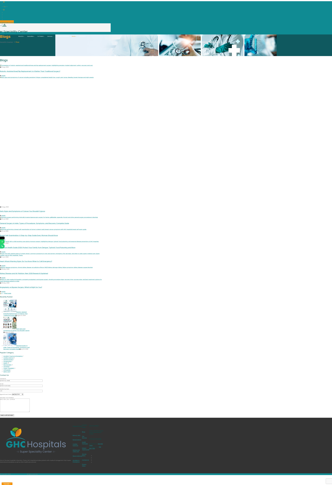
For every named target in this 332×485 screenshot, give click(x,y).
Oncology (6, 366)
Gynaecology (7, 361)
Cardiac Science (8, 358)
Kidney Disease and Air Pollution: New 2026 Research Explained (24, 273)
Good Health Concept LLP (18, 474)
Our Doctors (84, 437)
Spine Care (6, 372)
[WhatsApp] (2, 241)
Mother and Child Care (76, 450)
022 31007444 (19, 10)
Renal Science (77, 440)
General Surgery (8, 359)
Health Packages (85, 443)
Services (49, 36)
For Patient (40, 36)
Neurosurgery (7, 365)
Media (73, 36)
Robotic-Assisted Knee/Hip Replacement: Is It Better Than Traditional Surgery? (30, 71)
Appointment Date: (6, 394)
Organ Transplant (8, 368)
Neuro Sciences (77, 456)
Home (6, 42)
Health (3, 76)
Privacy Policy (84, 465)
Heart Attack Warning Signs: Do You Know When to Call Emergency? (26, 261)
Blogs (83, 432)
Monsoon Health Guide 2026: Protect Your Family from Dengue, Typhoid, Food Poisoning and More (37, 247)
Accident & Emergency (76, 461)
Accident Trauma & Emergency (13, 356)
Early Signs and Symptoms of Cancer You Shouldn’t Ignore (22, 211)
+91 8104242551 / (9, 10)
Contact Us (82, 36)
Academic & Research (62, 36)
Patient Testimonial (85, 449)
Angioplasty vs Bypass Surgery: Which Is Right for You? (21, 287)
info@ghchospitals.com (10, 4)
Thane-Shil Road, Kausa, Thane (13, 2)
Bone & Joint (76, 435)
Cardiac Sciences (75, 444)
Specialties (30, 36)
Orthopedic (6, 370)
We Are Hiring (84, 454)
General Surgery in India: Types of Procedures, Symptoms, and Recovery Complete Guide (34, 223)
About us (20, 36)
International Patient (7, 22)
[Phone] (2, 246)
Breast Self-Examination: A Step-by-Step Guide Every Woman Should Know (29, 235)
